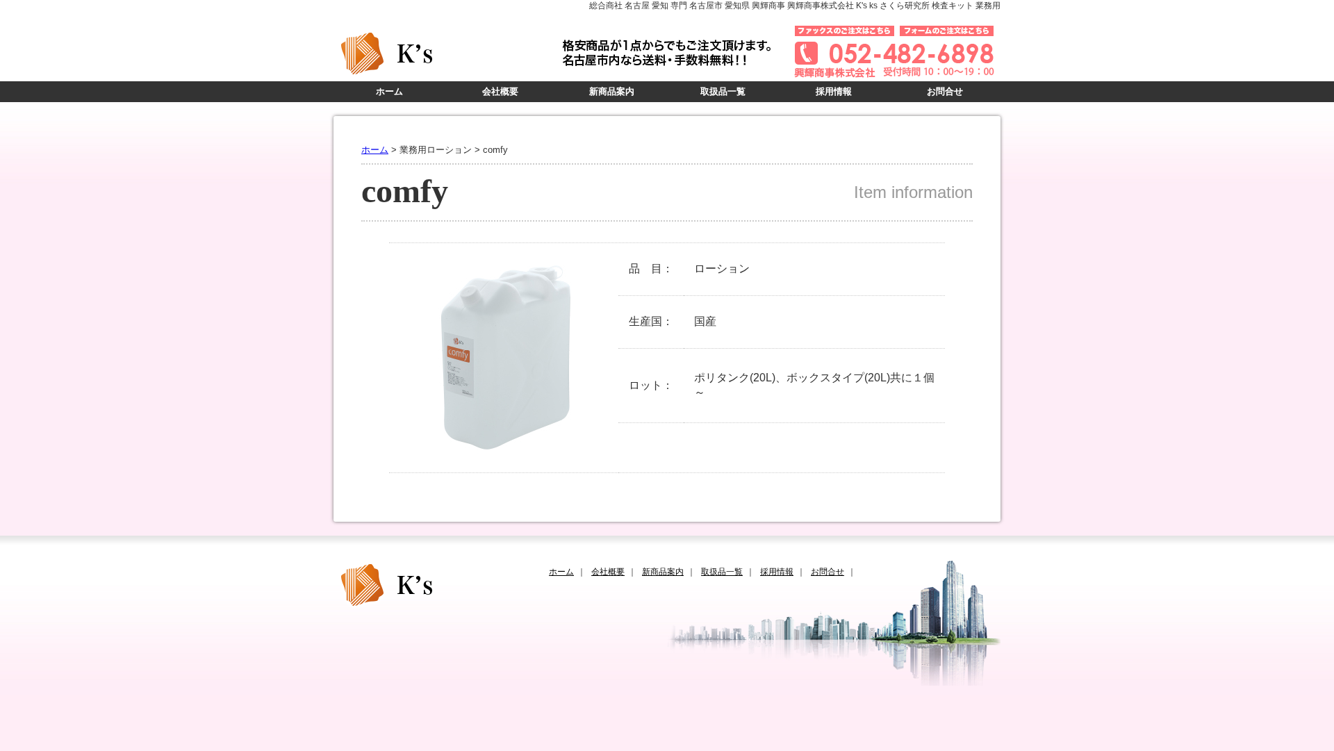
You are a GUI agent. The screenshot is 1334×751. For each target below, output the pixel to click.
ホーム (389, 91)
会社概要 (500, 91)
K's (445, 53)
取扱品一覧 (723, 91)
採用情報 (834, 91)
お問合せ (945, 91)
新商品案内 (611, 91)
